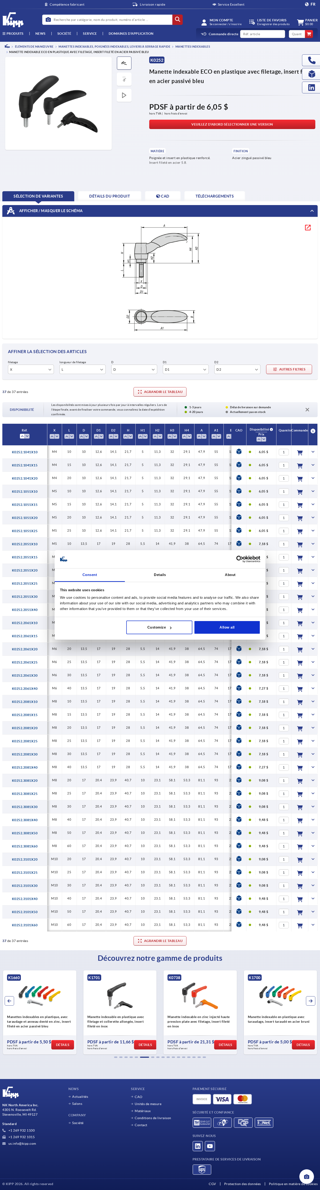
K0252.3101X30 (25, 886)
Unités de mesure (148, 1104)
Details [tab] (160, 575)
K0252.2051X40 (25, 610)
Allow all (227, 627)
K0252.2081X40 (25, 767)
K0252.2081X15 (25, 715)
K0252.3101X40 (25, 899)
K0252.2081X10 (25, 702)
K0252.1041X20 (25, 478)
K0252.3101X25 (25, 872)
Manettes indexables (192, 46)
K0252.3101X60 (25, 925)
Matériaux (143, 1111)
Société (64, 33)
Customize (156, 627)
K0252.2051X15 (25, 557)
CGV (212, 1184)
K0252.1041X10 (25, 452)
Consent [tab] (89, 575)
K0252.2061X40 (25, 688)
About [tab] (230, 575)
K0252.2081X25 (25, 741)
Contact (141, 1125)
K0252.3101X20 (25, 859)
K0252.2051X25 (25, 583)
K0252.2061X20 (25, 649)
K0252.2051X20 (25, 570)
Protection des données (242, 1184)
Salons (77, 1104)
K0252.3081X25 (25, 794)
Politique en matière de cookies (293, 1184)
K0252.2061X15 (25, 636)
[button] (115, 1057)
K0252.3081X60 (25, 846)
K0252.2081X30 (25, 754)
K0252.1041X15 (25, 465)
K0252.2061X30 (25, 675)
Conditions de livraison (153, 1118)
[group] (39, 1012)
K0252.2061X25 (25, 662)
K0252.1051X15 (25, 505)
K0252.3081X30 (25, 807)
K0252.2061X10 (25, 623)
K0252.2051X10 (25, 544)
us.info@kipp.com (21, 1143)
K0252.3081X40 (25, 820)
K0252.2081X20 (25, 728)
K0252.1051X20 (25, 518)
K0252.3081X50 (25, 833)
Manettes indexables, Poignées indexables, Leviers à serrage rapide (114, 46)
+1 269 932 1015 (21, 1137)
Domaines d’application (131, 33)
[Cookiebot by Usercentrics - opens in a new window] (239, 559)
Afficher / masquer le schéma (50, 211)
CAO (138, 1097)
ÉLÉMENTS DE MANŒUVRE (34, 46)
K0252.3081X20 (25, 780)
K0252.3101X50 (25, 912)
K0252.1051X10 (25, 491)
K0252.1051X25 (25, 531)
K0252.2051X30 (25, 597)
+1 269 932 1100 (21, 1130)
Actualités (80, 1096)
